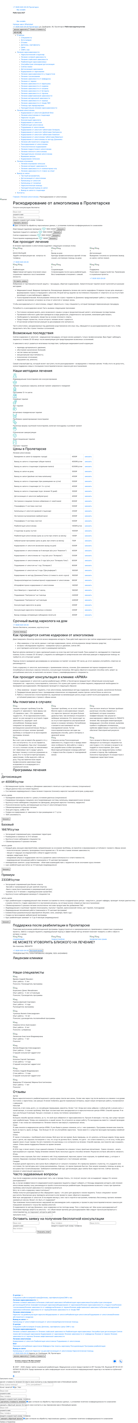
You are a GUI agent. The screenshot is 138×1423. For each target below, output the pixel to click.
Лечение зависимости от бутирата (35, 91)
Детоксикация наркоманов (32, 69)
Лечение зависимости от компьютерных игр (39, 168)
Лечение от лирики (28, 81)
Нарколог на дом (28, 118)
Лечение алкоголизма (25, 110)
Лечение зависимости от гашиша (34, 101)
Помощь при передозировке (32, 105)
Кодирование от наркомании (32, 71)
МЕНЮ (16, 32)
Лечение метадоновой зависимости (35, 98)
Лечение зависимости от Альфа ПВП (36, 103)
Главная (16, 197)
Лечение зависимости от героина (34, 93)
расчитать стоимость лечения (13, 1402)
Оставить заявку (20, 281)
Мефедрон (47, 1346)
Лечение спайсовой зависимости (34, 59)
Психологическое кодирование (33, 147)
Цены (23, 47)
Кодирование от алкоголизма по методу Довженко (41, 139)
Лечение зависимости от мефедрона (36, 79)
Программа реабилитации (94, 1346)
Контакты (21, 193)
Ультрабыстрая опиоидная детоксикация (37, 64)
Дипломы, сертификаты (30, 45)
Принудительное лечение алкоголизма (36, 154)
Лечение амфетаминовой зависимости (36, 96)
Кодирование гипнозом (30, 159)
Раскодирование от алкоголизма (34, 144)
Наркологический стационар (32, 55)
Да (15, 1387)
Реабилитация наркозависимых (33, 62)
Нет (19, 1387)
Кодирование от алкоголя (31, 122)
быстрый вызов (36, 951)
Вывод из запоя (23, 173)
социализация (18, 939)
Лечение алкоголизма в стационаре (35, 115)
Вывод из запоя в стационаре (33, 190)
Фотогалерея (26, 40)
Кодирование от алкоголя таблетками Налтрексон (41, 132)
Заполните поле (19, 1215)
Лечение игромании (25, 161)
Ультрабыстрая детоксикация (104, 1331)
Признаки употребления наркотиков (27, 1346)
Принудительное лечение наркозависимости (39, 108)
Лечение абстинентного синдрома (34, 142)
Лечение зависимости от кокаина (34, 88)
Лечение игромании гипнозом (33, 164)
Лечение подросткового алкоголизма (36, 149)
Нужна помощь (20, 632)
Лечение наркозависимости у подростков (38, 74)
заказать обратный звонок (11, 1419)
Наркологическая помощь (31, 185)
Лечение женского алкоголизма (34, 151)
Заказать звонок (20, 223)
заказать (88, 457)
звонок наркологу (21, 29)
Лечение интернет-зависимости (34, 166)
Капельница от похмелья (31, 183)
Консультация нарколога (31, 120)
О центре (20, 35)
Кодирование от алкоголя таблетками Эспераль (40, 130)
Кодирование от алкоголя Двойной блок (37, 113)
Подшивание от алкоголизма (32, 127)
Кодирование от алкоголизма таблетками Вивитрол (42, 137)
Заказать (60, 229)
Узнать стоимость (37, 29)
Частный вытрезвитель (30, 176)
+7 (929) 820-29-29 (26, 7)
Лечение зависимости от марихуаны (36, 84)
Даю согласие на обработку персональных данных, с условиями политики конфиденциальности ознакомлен (58, 225)
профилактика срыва (98, 939)
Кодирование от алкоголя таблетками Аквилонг (40, 135)
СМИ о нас (25, 50)
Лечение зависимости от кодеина (34, 86)
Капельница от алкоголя (31, 181)
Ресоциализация (77, 1346)
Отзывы (24, 42)
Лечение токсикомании (30, 76)
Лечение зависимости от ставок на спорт (38, 171)
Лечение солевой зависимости (33, 57)
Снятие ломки (26, 67)
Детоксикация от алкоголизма (33, 178)
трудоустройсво (58, 939)
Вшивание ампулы (28, 156)
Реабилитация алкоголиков (32, 125)
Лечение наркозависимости (28, 52)
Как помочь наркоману (61, 1346)
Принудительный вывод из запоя (34, 188)
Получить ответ (43, 1232)
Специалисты (26, 38)
